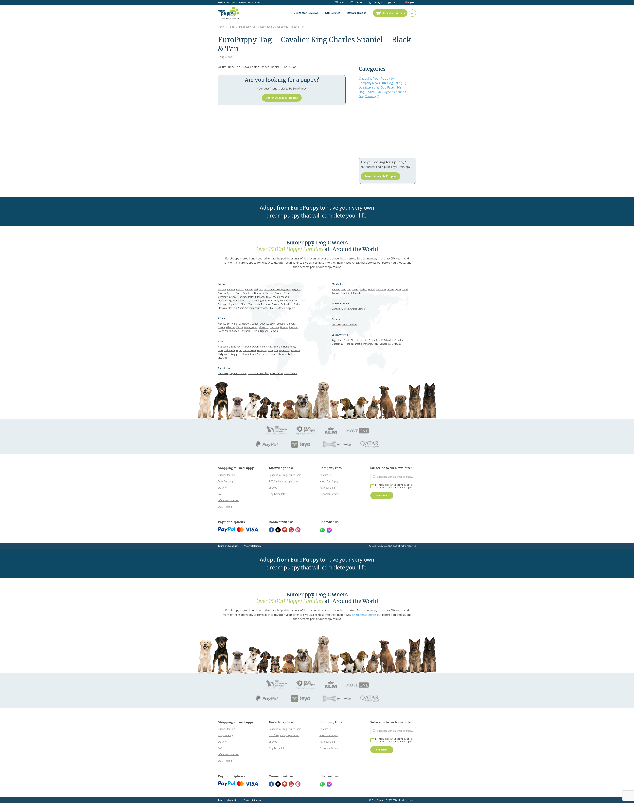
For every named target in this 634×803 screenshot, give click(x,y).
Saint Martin (290, 373)
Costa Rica (374, 340)
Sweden (249, 308)
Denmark (259, 293)
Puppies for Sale (226, 474)
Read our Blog (327, 487)
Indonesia (229, 350)
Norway (284, 300)
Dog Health (370, 92)
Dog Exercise (369, 87)
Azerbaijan (223, 346)
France (287, 293)
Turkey (291, 354)
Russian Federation (282, 304)
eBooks (273, 487)
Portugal (222, 304)
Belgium (258, 289)
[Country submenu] (381, 2)
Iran (343, 289)
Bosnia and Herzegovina (277, 289)
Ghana (221, 327)
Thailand (272, 354)
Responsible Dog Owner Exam (285, 474)
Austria (240, 289)
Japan (239, 350)
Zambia (274, 330)
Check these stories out (366, 615)
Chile (353, 340)
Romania (266, 304)
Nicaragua (356, 343)
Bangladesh (236, 346)
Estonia (269, 293)
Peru (375, 343)
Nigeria (284, 327)
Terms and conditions (229, 545)
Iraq (349, 289)
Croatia (222, 293)
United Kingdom (286, 308)
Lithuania (284, 296)
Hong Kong (289, 346)
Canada (336, 308)
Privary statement (252, 545)
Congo (255, 323)
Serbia (297, 304)
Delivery (222, 487)
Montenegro (257, 300)
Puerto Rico (276, 373)
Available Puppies (393, 13)
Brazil (346, 340)
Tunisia (255, 330)
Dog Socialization (395, 92)
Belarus (249, 289)
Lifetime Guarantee (228, 500)
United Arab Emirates (351, 293)
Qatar (398, 289)
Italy (268, 296)
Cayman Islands (237, 373)
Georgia (277, 346)
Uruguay (396, 343)
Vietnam (222, 357)
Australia (336, 324)
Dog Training (369, 96)
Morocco (263, 327)
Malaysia (261, 350)
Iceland (252, 296)
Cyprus (230, 293)
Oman (390, 289)
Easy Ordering (225, 481)
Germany (223, 296)
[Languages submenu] (415, 2)
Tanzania (245, 330)
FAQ (220, 493)
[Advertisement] (387, 128)
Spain (241, 308)
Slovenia (232, 308)
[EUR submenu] (397, 2)
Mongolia (273, 350)
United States (357, 308)
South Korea (249, 354)
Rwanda (293, 327)
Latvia (274, 296)
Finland (278, 293)
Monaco (244, 300)
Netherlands (271, 300)
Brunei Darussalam (254, 346)
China (269, 346)
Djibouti (264, 323)
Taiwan (282, 354)
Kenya (239, 327)
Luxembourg (224, 300)
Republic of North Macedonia (244, 304)
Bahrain (336, 289)
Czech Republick (244, 293)
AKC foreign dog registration (284, 481)
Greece (233, 296)
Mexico (345, 308)
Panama (367, 343)
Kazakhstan (249, 350)
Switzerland (261, 308)
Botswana (232, 323)
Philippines (223, 354)
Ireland (260, 296)
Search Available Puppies (282, 98)
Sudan (235, 330)
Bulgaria (296, 289)
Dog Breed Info (277, 493)
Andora (231, 289)
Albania (222, 289)
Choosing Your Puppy (378, 78)
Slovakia (222, 308)
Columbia (362, 340)
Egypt (273, 323)
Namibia (274, 327)
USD (395, 2)
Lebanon (381, 289)
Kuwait (371, 289)
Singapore (235, 354)
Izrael (355, 289)
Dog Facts (390, 87)
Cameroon (244, 323)
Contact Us (325, 474)
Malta (236, 300)
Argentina (337, 340)
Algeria (221, 323)
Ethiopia (281, 323)
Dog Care (396, 83)
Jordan (362, 289)
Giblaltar (230, 327)
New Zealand (349, 324)
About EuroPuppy (328, 481)
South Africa (224, 330)
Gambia (291, 323)
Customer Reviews (329, 493)
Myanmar (284, 350)
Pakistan (295, 350)
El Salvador (387, 340)
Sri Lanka (262, 354)
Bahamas (223, 373)
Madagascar (250, 327)
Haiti (347, 343)
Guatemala (338, 343)
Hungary (242, 296)
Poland (293, 300)
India (220, 350)
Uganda (264, 330)
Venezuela (385, 343)
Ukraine (273, 308)
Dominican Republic (258, 373)
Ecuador (398, 340)
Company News (372, 83)
